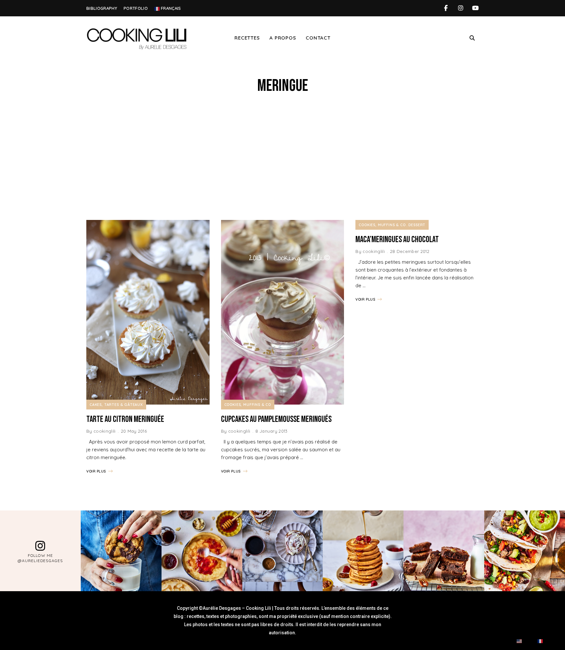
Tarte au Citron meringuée (125, 419)
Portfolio (136, 8)
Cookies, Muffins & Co (247, 404)
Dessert (416, 225)
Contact (318, 38)
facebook (445, 8)
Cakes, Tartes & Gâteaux (116, 404)
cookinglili (105, 431)
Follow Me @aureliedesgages (40, 558)
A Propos (282, 38)
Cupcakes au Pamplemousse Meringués (276, 419)
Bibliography (101, 8)
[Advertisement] (282, 158)
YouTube (475, 8)
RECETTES (247, 38)
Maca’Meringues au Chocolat (397, 240)
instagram (460, 8)
